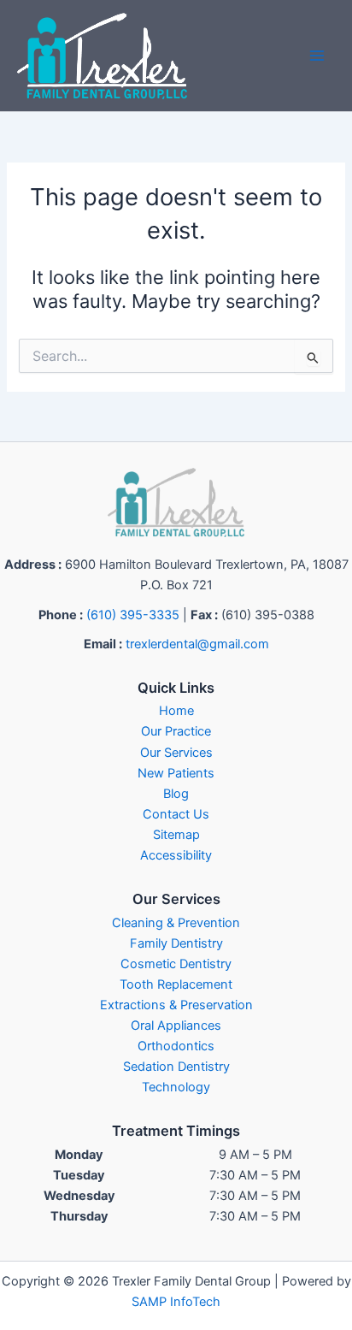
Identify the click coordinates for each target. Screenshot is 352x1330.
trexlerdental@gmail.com (197, 644)
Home (176, 710)
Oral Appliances (176, 1025)
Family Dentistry (176, 943)
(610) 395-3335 (132, 615)
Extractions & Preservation (176, 1005)
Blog (176, 793)
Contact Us (176, 814)
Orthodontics (176, 1046)
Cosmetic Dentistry (176, 964)
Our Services (176, 752)
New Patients (176, 773)
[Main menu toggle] (317, 56)
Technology (176, 1087)
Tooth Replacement (176, 984)
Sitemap (176, 834)
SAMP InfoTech (176, 1301)
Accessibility (176, 855)
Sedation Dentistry (176, 1066)
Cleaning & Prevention (176, 923)
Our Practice (176, 731)
